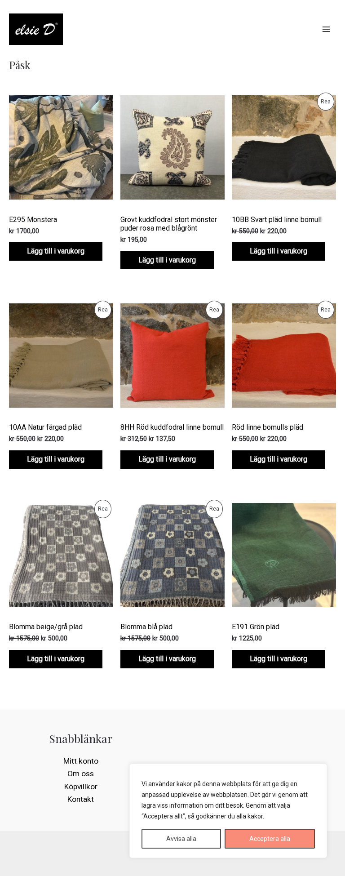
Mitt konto (80, 760)
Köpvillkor (80, 786)
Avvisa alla (181, 838)
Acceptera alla (269, 838)
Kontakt (80, 799)
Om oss (80, 773)
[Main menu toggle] (326, 29)
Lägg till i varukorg (55, 251)
